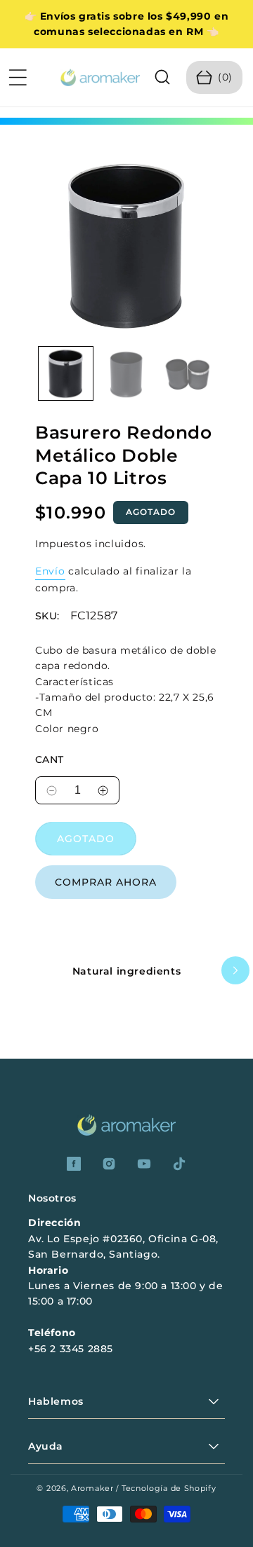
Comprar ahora (106, 882)
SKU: (47, 616)
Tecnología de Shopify (169, 1488)
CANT (49, 760)
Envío (50, 571)
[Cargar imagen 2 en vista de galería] (127, 374)
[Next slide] (235, 970)
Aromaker (92, 1488)
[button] (17, 77)
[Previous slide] (18, 970)
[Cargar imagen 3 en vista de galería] (187, 374)
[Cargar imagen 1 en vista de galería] (66, 374)
